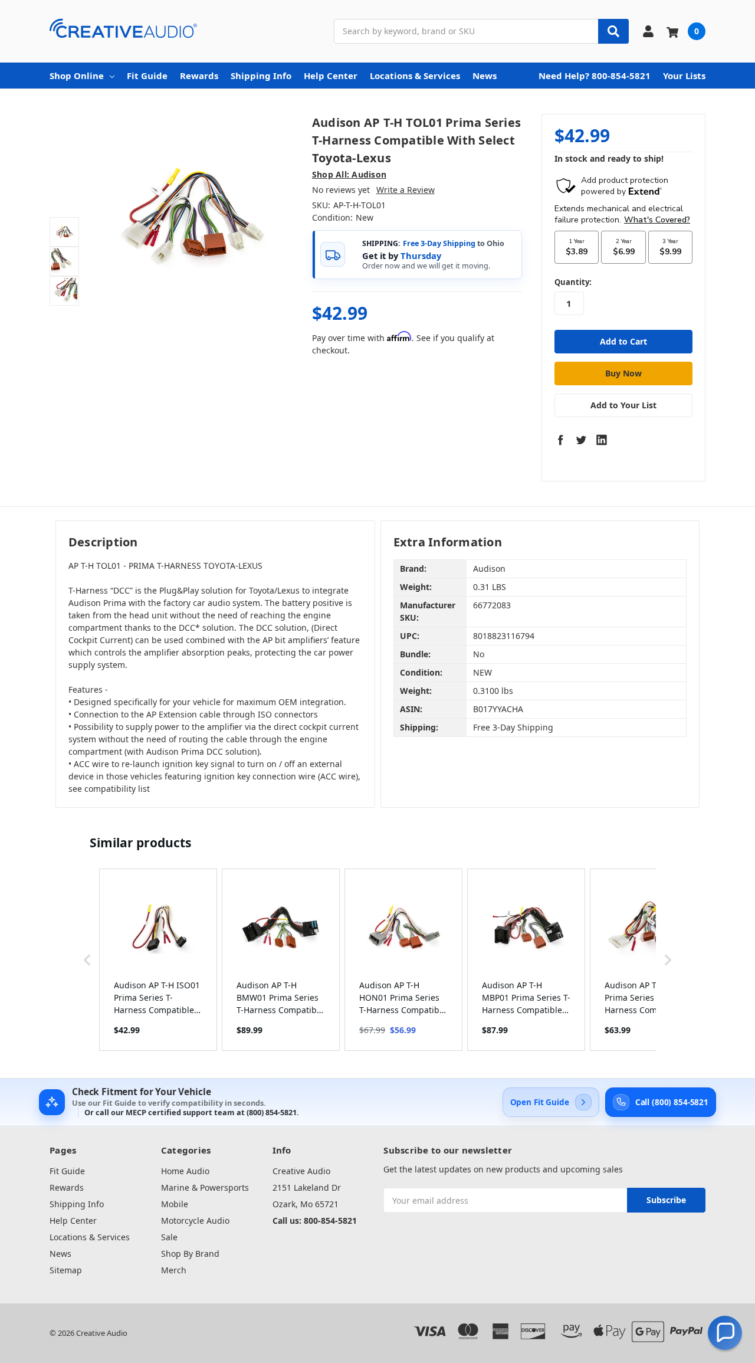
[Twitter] (581, 439)
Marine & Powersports (205, 1187)
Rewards (199, 75)
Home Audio (185, 1171)
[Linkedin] (602, 439)
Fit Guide (147, 75)
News (484, 75)
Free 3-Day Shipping (439, 243)
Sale (169, 1237)
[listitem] (158, 960)
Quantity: (573, 282)
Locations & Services (415, 75)
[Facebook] (560, 439)
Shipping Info (261, 75)
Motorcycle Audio (195, 1220)
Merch (173, 1270)
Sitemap (66, 1270)
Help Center (330, 75)
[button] (87, 959)
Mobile (174, 1204)
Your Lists (684, 75)
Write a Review (405, 189)
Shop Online (77, 75)
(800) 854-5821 (272, 1112)
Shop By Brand (190, 1253)
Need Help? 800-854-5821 (595, 75)
